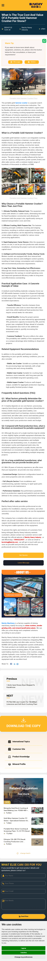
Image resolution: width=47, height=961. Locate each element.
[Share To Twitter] (15, 664)
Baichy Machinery (8, 623)
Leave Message (23, 563)
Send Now (24, 916)
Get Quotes (23, 555)
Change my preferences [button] (23, 957)
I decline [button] (23, 952)
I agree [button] (23, 948)
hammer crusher (21, 103)
